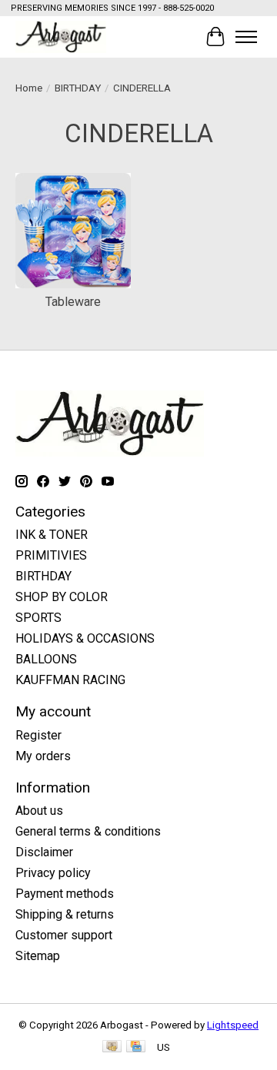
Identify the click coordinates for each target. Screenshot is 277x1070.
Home (28, 88)
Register (38, 735)
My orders (43, 756)
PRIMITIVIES (51, 555)
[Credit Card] (135, 1047)
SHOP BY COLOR (61, 597)
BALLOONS (46, 659)
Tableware (73, 301)
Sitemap (37, 956)
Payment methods (64, 893)
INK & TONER (51, 534)
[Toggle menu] (246, 37)
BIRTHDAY (78, 88)
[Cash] (112, 1047)
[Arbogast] (60, 36)
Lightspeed (233, 1025)
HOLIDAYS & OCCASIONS (85, 638)
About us (39, 810)
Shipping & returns (64, 914)
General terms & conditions (88, 831)
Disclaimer (44, 852)
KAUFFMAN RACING (70, 680)
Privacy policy (53, 873)
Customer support (63, 935)
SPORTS (38, 617)
